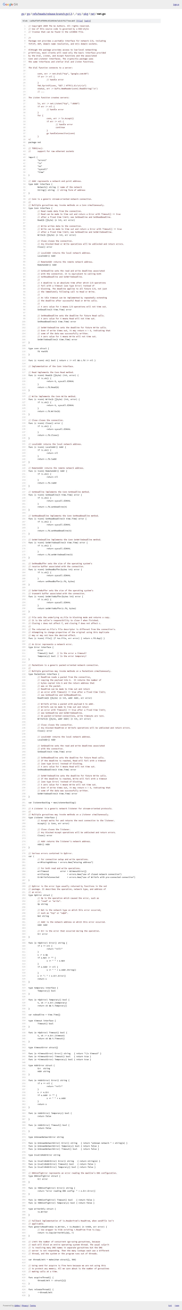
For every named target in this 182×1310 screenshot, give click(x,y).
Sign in (176, 4)
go (22, 13)
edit (87, 21)
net (93, 13)
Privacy (25, 1305)
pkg (85, 13)
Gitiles (17, 1305)
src (79, 13)
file (79, 21)
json (177, 1305)
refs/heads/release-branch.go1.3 (52, 13)
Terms (33, 1305)
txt (170, 1305)
